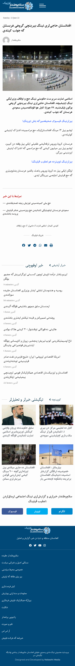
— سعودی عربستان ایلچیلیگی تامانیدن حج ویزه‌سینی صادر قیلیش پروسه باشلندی (36, 212)
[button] (24, 245)
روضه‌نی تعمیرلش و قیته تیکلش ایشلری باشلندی (29, 317)
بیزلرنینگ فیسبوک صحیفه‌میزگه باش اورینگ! (47, 121)
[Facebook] (30, 545)
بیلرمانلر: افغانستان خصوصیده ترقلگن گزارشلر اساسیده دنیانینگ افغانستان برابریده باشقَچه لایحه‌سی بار (55, 473)
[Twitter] (35, 545)
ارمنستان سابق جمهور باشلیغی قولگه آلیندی (26, 306)
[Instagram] (44, 545)
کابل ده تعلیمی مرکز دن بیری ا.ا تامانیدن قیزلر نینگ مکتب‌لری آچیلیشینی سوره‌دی (56, 431)
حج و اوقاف (20, 226)
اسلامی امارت (41, 226)
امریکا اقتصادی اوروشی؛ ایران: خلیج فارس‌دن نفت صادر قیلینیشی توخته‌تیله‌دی (31, 358)
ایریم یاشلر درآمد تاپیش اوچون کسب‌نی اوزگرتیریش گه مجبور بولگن (35, 276)
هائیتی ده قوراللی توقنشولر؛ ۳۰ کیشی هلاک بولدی (30, 329)
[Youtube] (40, 545)
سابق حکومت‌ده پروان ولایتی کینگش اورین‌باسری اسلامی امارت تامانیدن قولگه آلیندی (18, 431)
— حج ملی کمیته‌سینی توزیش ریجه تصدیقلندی (27, 203)
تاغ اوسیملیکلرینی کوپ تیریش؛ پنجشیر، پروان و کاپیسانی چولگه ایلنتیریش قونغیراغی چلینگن (37, 343)
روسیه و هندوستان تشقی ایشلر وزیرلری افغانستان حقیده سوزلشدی (32, 292)
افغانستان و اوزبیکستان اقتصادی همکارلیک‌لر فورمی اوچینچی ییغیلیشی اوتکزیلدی (35, 374)
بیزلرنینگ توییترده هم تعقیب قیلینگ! (52, 161)
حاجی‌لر (31, 226)
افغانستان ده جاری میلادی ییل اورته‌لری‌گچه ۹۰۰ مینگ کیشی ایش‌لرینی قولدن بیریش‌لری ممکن (19, 473)
